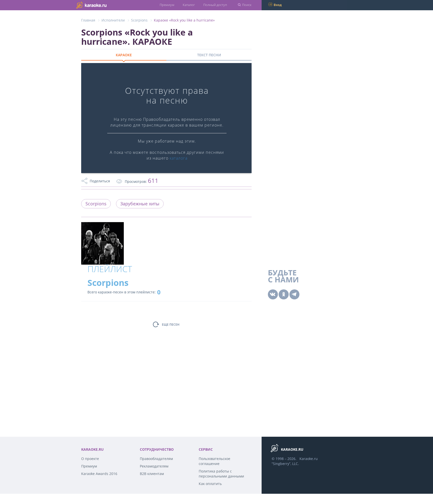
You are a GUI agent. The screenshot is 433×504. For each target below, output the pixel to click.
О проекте (90, 458)
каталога (178, 158)
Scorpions (139, 20)
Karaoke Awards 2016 (99, 473)
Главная (88, 20)
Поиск (247, 5)
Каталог (189, 5)
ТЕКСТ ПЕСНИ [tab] (209, 55)
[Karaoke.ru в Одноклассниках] (284, 294)
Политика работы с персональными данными (221, 473)
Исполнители (113, 20)
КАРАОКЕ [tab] (124, 55)
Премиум (167, 5)
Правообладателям (156, 458)
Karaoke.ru (308, 458)
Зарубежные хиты (139, 204)
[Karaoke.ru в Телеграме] (294, 294)
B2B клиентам (152, 473)
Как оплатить (210, 483)
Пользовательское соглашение (214, 461)
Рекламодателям (154, 466)
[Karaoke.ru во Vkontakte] (273, 294)
